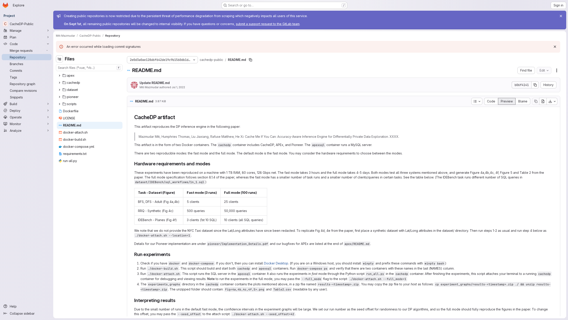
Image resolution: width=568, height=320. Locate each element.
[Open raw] (542, 101)
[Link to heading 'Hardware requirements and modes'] (212, 163)
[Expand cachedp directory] (59, 82)
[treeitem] (89, 75)
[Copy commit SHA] (535, 84)
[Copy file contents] (535, 101)
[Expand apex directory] (59, 75)
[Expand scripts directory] (59, 104)
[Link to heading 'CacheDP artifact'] (178, 117)
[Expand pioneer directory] (59, 97)
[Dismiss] (555, 46)
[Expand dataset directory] (59, 89)
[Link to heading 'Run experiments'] (173, 254)
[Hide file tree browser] (59, 58)
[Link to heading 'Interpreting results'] (178, 300)
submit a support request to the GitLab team (268, 24)
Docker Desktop (276, 263)
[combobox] (89, 67)
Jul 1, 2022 (178, 87)
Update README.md (155, 83)
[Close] (561, 16)
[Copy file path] (250, 59)
